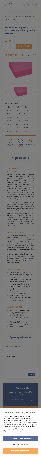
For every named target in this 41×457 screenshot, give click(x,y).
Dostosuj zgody (20, 445)
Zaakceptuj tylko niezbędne (20, 438)
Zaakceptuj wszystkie (20, 451)
